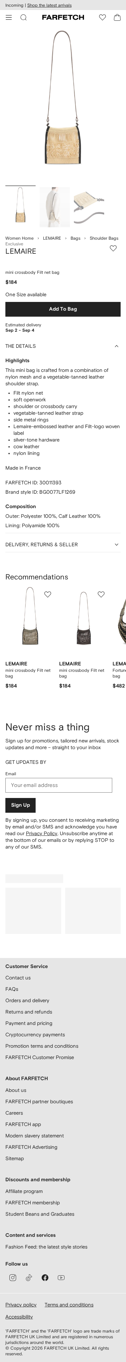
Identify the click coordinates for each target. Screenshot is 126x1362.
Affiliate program (24, 1191)
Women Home (19, 238)
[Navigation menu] (8, 17)
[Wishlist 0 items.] (102, 17)
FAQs (11, 988)
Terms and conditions (69, 1304)
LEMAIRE (52, 238)
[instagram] (12, 1277)
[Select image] (20, 207)
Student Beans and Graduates (39, 1213)
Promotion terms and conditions (41, 1045)
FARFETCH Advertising (31, 1146)
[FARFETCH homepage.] (63, 17)
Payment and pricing (28, 1023)
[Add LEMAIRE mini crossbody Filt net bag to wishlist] (113, 248)
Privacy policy (21, 1304)
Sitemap (14, 1158)
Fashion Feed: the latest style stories (46, 1246)
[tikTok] (29, 1277)
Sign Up (20, 805)
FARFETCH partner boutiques (39, 1101)
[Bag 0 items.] (117, 17)
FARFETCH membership (32, 1202)
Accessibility (19, 1316)
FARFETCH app (23, 1124)
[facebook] (45, 1277)
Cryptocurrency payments (35, 1034)
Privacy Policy (41, 833)
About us (15, 1090)
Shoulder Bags (104, 238)
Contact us (18, 977)
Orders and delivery (27, 1000)
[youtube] (61, 1277)
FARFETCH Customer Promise (39, 1057)
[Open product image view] (63, 106)
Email (10, 774)
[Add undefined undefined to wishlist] (47, 594)
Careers (14, 1112)
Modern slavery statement (34, 1135)
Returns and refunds (28, 1011)
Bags (75, 238)
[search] (23, 17)
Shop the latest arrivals (49, 5)
